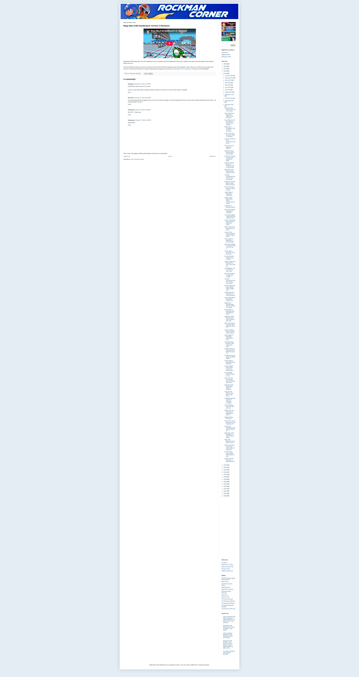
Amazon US (225, 52)
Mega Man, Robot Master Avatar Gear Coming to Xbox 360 (229, 319)
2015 (225, 469)
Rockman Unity (226, 569)
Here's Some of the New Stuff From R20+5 (230, 228)
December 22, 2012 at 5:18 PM (142, 84)
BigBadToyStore (226, 54)
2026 (225, 496)
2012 (225, 73)
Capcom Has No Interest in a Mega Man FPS (229, 460)
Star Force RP (225, 597)
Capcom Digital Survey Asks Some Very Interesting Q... (229, 368)
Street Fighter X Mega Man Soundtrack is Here (229, 337)
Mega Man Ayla (226, 587)
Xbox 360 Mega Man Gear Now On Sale (229, 406)
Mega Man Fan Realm (228, 589)
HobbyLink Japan (226, 56)
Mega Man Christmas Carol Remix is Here (230, 441)
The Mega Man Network (228, 603)
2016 (225, 472)
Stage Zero (225, 595)
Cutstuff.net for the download (182, 69)
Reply (129, 92)
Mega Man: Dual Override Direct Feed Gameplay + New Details (228, 628)
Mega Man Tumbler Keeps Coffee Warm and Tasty (230, 183)
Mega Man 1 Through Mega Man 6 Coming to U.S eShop (230, 305)
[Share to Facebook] (150, 74)
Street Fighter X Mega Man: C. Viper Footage (229, 240)
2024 (225, 491)
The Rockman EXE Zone (228, 608)
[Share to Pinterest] (152, 74)
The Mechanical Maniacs (228, 601)
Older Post (212, 156)
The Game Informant (227, 599)
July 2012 (228, 89)
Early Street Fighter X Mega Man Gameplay (230, 211)
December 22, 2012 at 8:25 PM (142, 97)
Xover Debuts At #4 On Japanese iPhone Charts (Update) (230, 122)
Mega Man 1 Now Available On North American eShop (229, 435)
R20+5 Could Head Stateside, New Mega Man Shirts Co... (230, 325)
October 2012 (229, 98)
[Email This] (145, 74)
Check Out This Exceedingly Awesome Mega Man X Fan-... (230, 380)
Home (170, 156)
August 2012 (228, 92)
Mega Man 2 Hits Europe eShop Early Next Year (229, 171)
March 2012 (228, 80)
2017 (225, 474)
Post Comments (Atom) (137, 159)
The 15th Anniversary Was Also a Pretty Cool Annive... (230, 281)
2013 (225, 465)
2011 (225, 71)
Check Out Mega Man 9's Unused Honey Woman (230, 331)
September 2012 (229, 94)
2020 (225, 481)
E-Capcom (224, 562)
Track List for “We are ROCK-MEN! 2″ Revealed (230, 135)
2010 (225, 68)
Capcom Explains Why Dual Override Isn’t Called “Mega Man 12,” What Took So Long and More (229, 619)
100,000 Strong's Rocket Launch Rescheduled (229, 152)
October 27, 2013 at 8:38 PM (143, 120)
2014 (225, 467)
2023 (225, 488)
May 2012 (228, 85)
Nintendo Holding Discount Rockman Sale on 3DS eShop (229, 165)
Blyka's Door (225, 581)
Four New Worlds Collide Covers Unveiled (229, 258)
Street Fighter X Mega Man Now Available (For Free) (229, 312)
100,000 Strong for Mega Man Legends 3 (228, 578)
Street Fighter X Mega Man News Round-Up (230, 362)
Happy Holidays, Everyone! (229, 417)
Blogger (207, 665)
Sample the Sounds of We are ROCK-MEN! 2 (230, 357)
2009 (225, 66)
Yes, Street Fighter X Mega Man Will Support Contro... (230, 216)
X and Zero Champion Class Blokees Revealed (229, 652)
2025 (225, 493)
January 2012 (229, 75)
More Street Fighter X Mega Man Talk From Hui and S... (230, 246)
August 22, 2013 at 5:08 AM (143, 109)
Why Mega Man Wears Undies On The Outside (230, 109)
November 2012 (229, 100)
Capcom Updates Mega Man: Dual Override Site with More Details (228, 635)
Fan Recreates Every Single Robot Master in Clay (230, 454)
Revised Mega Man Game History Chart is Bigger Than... (230, 288)
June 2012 (228, 87)
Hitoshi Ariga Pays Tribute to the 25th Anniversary (230, 294)
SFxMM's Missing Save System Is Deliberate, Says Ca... (230, 351)
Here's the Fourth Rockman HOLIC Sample (230, 188)
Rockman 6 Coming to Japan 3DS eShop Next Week (230, 158)
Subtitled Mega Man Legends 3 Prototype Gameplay (230, 400)
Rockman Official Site (227, 566)
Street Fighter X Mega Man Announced (229, 194)
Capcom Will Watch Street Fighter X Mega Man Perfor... (230, 222)
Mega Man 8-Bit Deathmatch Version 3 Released (229, 387)
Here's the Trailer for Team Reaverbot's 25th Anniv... (230, 141)
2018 (225, 477)
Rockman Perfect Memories (226, 592)
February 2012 (229, 78)
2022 (225, 486)
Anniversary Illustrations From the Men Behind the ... (230, 428)
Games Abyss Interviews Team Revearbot (230, 252)
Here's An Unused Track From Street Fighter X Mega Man (230, 447)
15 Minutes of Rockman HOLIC (230, 206)
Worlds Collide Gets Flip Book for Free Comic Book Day (230, 264)
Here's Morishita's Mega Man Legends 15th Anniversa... (229, 115)
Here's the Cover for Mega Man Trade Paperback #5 (230, 422)
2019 (225, 479)
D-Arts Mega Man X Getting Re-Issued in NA (230, 299)
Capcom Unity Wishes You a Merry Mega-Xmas (229, 394)
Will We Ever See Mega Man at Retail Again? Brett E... (229, 412)
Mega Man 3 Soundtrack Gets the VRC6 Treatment (230, 129)
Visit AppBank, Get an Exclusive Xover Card (230, 270)
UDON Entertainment (227, 571)
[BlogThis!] (147, 74)
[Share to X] (148, 74)
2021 (225, 484)
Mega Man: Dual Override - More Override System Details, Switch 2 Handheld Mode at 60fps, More (228, 644)
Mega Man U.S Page (227, 564)
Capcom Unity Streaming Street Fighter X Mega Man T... (230, 234)
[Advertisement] (229, 528)
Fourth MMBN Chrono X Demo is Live (230, 374)
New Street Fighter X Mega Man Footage (230, 275)
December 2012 (229, 104)
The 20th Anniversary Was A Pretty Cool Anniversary (230, 177)
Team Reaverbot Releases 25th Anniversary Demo (229, 344)
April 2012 (228, 82)
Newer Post (127, 156)
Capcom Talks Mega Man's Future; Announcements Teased (230, 200)
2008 (225, 64)
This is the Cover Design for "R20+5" (229, 147)
